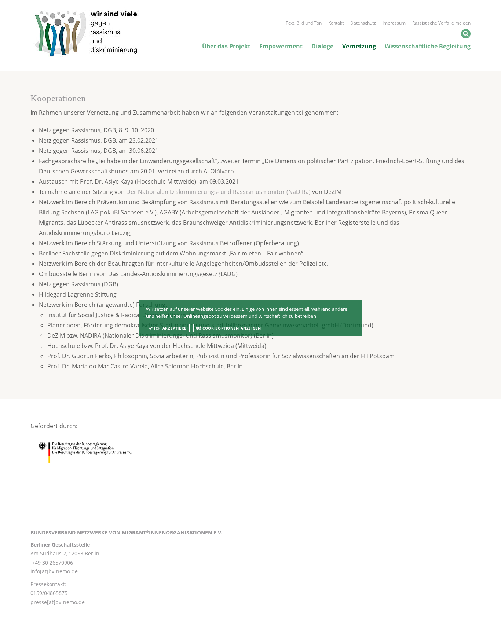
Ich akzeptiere (170, 328)
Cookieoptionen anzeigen (231, 328)
